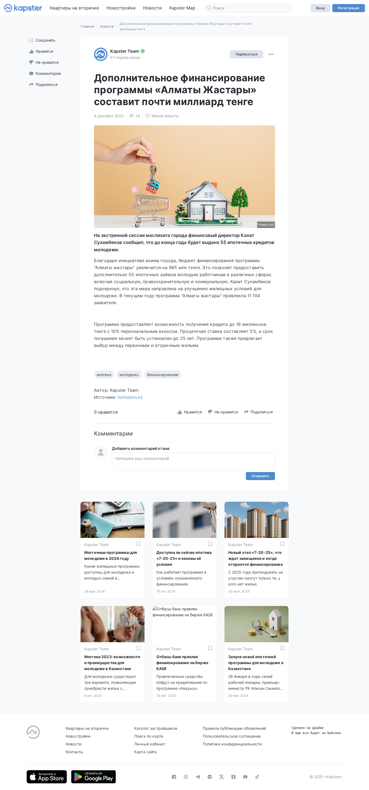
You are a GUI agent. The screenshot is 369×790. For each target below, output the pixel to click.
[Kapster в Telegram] (197, 776)
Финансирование (162, 374)
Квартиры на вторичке (74, 8)
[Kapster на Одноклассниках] (233, 776)
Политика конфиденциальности (232, 744)
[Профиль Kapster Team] (101, 54)
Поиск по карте (148, 736)
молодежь (129, 374)
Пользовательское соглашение (232, 736)
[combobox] (247, 8)
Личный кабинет (149, 744)
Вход (320, 8)
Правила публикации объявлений (234, 728)
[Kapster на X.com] (221, 776)
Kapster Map (182, 8)
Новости (152, 8)
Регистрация (348, 8)
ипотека (104, 374)
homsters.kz (130, 397)
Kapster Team (124, 51)
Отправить (260, 476)
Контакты (74, 751)
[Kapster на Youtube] (245, 776)
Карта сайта (145, 751)
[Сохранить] (138, 544)
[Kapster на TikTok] (257, 776)
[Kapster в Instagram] (186, 776)
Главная (87, 26)
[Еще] (271, 54)
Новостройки (121, 8)
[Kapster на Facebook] (174, 776)
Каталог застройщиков (155, 728)
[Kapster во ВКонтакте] (209, 776)
